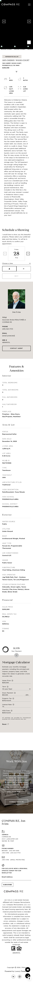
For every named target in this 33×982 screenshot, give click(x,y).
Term (4, 686)
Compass (10, 905)
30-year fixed (7, 689)
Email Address (7, 877)
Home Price (6, 680)
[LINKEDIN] (13, 976)
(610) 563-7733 (7, 329)
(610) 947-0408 (14, 850)
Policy (24, 967)
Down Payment (7, 693)
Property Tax (7, 698)
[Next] (28, 253)
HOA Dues (6, 710)
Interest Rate (7, 704)
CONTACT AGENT (16, 348)
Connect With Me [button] (16, 802)
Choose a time (7, 263)
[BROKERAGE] (19, 976)
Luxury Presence (21, 971)
